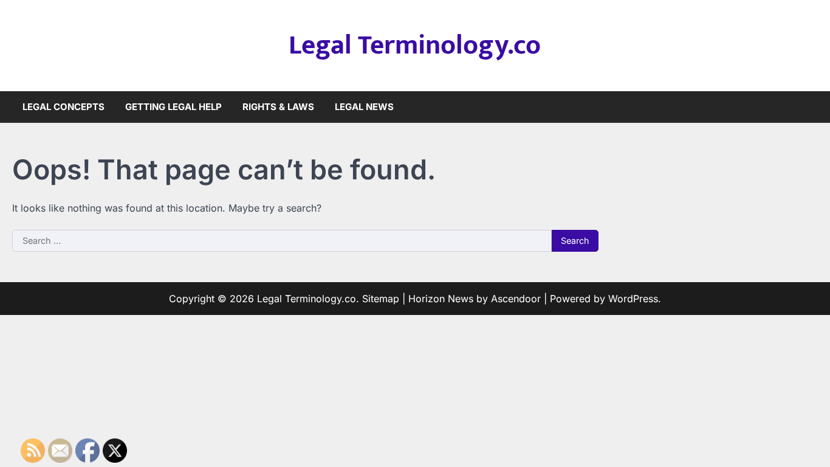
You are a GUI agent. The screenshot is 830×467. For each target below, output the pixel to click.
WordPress (633, 298)
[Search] (809, 107)
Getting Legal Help (173, 106)
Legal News (364, 106)
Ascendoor (516, 298)
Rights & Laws (278, 106)
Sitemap (380, 298)
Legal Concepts (63, 106)
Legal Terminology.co (415, 45)
